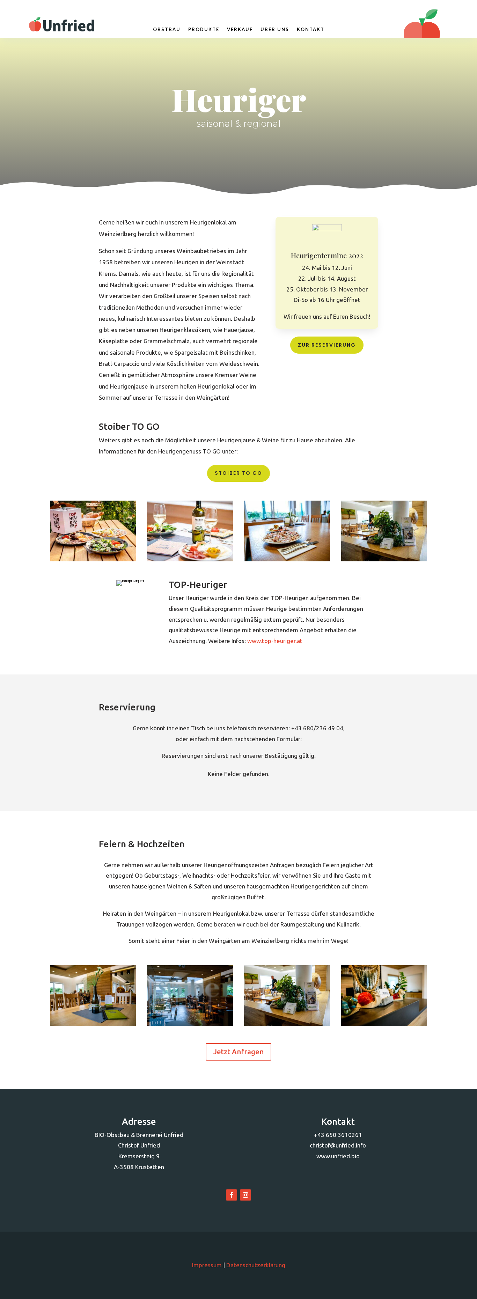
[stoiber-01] (93, 1023)
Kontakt (310, 29)
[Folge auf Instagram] (245, 1195)
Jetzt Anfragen (238, 1052)
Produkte (203, 29)
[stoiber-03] (287, 1023)
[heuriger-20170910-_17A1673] (287, 559)
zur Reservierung (327, 344)
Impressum (207, 1265)
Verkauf (240, 29)
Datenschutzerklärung (255, 1265)
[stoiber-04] (384, 1023)
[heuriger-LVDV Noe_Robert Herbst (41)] (93, 559)
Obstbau (167, 29)
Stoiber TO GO (238, 473)
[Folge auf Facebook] (231, 1195)
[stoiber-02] (190, 1023)
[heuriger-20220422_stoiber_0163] (190, 559)
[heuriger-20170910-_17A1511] (384, 559)
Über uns (274, 29)
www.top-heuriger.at (274, 640)
